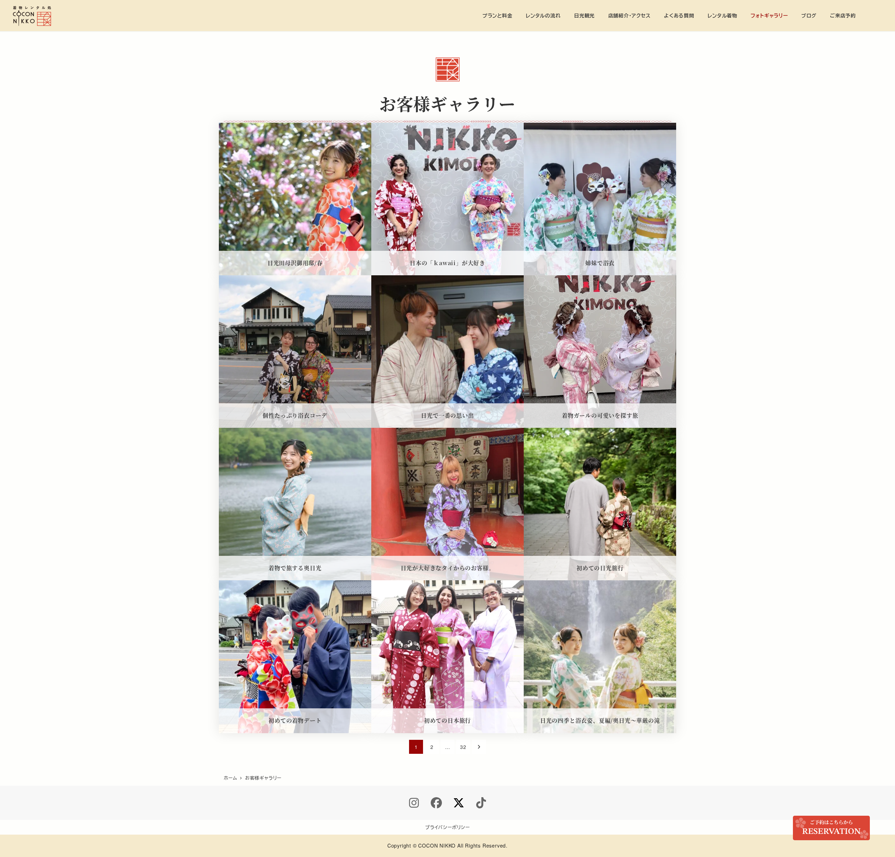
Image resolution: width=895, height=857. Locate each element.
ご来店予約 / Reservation (831, 828)
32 (463, 746)
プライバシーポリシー (447, 827)
